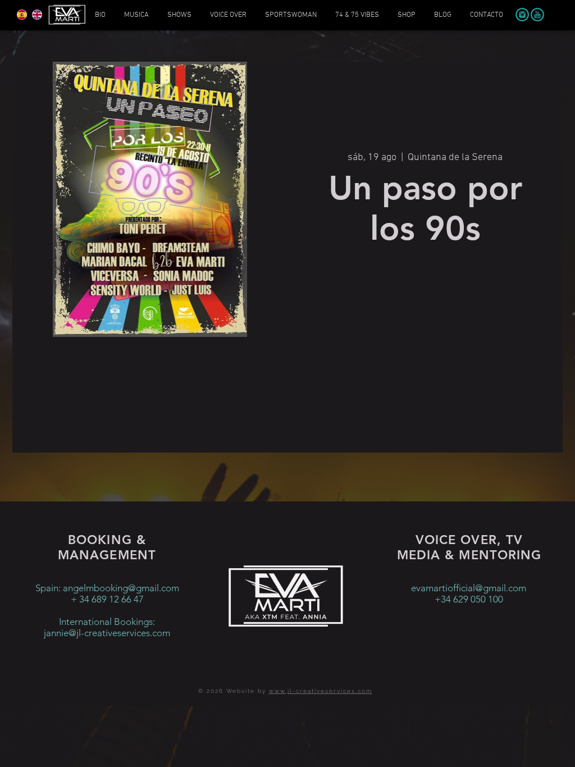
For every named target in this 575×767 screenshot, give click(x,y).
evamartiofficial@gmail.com (468, 587)
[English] (36, 14)
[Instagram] (522, 14)
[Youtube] (537, 14)
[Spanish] (22, 14)
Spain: (49, 587)
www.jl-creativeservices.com (320, 691)
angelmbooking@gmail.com (121, 587)
